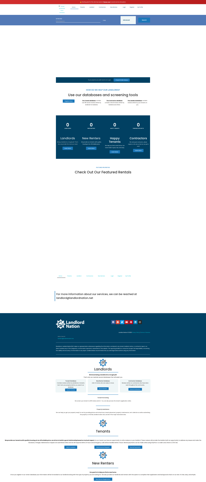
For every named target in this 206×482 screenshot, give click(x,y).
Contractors (102, 7)
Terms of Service (145, 332)
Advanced (126, 20)
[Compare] (146, 178)
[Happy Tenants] (115, 133)
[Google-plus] (118, 322)
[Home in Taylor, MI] (103, 221)
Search (144, 20)
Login (124, 7)
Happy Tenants (115, 140)
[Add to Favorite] (142, 178)
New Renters (113, 7)
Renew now (106, 2)
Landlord (91, 7)
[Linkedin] (135, 322)
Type (104, 20)
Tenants (82, 7)
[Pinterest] (131, 322)
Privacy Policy (136, 332)
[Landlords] (68, 133)
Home (73, 7)
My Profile (140, 7)
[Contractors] (138, 133)
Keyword (59, 19)
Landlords (67, 138)
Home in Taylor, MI (65, 261)
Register (132, 7)
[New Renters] (91, 133)
